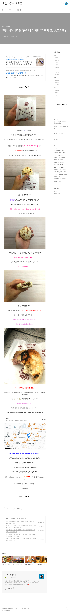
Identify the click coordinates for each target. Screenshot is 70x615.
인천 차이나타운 (57, 150)
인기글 (61, 133)
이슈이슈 (57, 90)
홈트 (63, 150)
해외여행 (57, 74)
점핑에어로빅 (57, 176)
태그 (10, 10)
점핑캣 (55, 160)
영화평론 (57, 95)
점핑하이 (64, 169)
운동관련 (57, 85)
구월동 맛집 (56, 162)
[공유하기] (9, 508)
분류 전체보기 (57, 52)
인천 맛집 (61, 181)
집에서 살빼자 (63, 171)
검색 (62, 3)
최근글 (55, 133)
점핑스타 (63, 167)
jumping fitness (63, 174)
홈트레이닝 (60, 155)
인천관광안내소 (57, 179)
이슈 (55, 88)
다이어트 (64, 179)
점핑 (60, 169)
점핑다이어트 (57, 167)
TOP (66, 608)
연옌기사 (57, 92)
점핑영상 (56, 174)
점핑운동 (57, 80)
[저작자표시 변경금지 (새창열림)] (23, 508)
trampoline (57, 148)
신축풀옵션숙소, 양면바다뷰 (16, 73)
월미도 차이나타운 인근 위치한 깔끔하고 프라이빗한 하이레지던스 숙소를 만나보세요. (19, 63)
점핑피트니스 (57, 157)
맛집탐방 (13, 518)
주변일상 (57, 58)
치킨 (60, 152)
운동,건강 (57, 82)
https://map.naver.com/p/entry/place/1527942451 (21, 70)
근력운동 (62, 162)
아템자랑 (57, 67)
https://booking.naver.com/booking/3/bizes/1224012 (21, 57)
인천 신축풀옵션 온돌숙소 (15, 59)
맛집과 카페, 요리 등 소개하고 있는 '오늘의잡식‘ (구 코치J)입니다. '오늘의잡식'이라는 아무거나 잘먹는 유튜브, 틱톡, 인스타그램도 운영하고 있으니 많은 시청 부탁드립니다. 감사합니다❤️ (22, 582)
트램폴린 (56, 152)
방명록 (19, 10)
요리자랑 (57, 69)
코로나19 (56, 181)
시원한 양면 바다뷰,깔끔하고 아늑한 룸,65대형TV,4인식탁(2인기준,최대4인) (24, 76)
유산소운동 (60, 160)
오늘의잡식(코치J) (12, 3)
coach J (62, 164)
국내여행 (57, 72)
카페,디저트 (57, 65)
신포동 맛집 (56, 171)
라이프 (7, 518)
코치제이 (56, 169)
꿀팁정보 (57, 60)
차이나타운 (56, 164)
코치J (55, 77)
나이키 (55, 155)
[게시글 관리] (12, 508)
